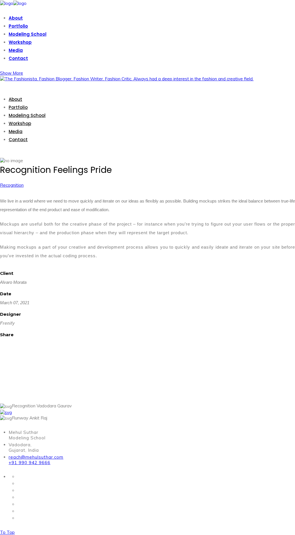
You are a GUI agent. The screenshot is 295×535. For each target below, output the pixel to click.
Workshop (20, 123)
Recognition (12, 185)
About (15, 99)
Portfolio (18, 107)
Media (15, 131)
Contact (18, 140)
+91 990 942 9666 (29, 462)
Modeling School (27, 115)
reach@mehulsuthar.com (36, 457)
